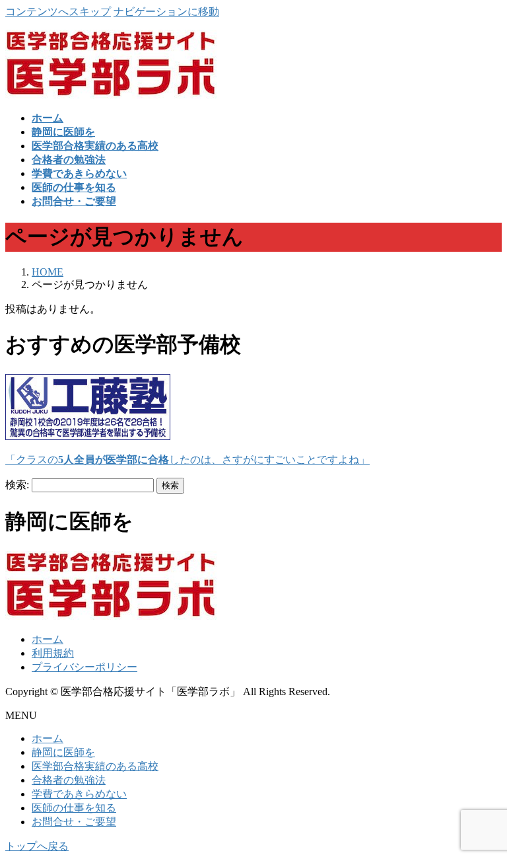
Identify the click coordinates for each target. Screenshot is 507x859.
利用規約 (53, 653)
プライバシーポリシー (84, 667)
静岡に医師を (63, 752)
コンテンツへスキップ (58, 11)
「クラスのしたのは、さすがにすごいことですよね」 (187, 459)
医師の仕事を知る (74, 807)
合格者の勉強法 (69, 780)
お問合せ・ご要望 (74, 821)
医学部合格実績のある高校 (95, 766)
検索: (17, 484)
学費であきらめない (79, 794)
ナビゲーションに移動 (166, 11)
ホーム (47, 639)
